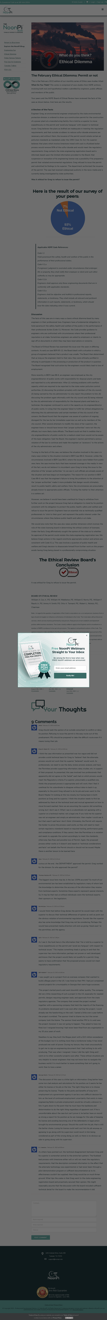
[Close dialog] (87, 635)
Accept (69, 1318)
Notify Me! (70, 675)
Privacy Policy (57, 1318)
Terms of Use (67, 1315)
